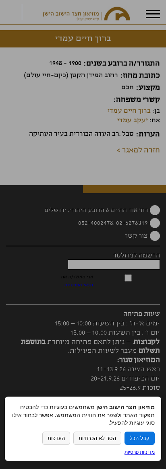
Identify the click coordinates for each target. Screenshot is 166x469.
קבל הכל (139, 438)
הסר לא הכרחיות (97, 438)
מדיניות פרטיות (139, 451)
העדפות (56, 438)
